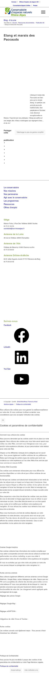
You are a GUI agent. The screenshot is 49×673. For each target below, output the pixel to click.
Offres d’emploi (10, 207)
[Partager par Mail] (6, 163)
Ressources (9, 203)
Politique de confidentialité (9, 666)
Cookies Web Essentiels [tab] (8, 467)
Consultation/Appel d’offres (21, 5)
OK (3, 420)
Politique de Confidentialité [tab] (9, 656)
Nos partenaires (11, 193)
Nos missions (10, 190)
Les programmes (11, 200)
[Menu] (42, 12)
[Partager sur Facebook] (6, 143)
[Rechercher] (36, 12)
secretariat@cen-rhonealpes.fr (14, 228)
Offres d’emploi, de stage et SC (29, 2)
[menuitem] (14, 1)
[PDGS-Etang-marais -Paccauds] (24, 66)
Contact (13, 2)
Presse (35, 5)
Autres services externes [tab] (8, 573)
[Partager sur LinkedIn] (6, 156)
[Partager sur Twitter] (6, 146)
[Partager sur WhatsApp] (6, 153)
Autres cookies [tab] (5, 626)
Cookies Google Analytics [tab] (9, 547)
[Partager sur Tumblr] (6, 160)
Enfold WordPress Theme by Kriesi (27, 401)
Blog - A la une (10, 20)
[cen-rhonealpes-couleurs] (20, 12)
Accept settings (16, 670)
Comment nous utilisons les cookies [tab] (12, 435)
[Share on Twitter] (6, 149)
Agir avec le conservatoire (15, 197)
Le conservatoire (11, 187)
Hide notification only (31, 670)
